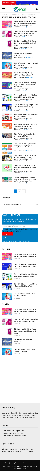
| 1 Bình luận (23, 90)
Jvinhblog (23, 449)
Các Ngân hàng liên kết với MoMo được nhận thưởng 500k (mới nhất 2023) (25, 43)
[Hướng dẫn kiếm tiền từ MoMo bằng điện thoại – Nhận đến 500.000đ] (7, 33)
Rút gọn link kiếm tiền (15, 451)
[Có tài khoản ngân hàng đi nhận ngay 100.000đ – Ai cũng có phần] (7, 179)
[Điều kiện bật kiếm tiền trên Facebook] (7, 55)
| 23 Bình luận (24, 120)
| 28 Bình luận (24, 172)
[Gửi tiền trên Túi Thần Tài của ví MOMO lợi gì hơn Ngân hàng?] (7, 75)
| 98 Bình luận (24, 27)
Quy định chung (17, 463)
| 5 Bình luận (23, 48)
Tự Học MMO (28, 451)
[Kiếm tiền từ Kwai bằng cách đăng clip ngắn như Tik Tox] (7, 135)
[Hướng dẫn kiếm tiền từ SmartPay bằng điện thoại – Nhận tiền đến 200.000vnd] (7, 85)
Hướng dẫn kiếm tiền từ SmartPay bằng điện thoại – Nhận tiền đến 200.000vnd (25, 85)
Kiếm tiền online (14, 14)
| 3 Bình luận (23, 68)
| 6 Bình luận (23, 161)
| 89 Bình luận (24, 100)
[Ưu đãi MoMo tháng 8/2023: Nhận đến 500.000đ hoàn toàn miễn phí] (7, 24)
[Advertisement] (20, 377)
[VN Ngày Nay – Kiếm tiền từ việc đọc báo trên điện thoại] (7, 117)
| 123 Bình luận (24, 36)
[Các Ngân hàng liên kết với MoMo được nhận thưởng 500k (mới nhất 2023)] (7, 43)
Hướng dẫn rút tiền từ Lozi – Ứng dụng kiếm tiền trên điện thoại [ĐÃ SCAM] (25, 167)
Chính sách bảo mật (29, 463)
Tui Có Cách (14, 449)
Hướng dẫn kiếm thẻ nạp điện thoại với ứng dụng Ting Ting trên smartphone (25, 146)
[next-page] (24, 191)
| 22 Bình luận (24, 183)
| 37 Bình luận (24, 129)
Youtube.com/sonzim (18, 436)
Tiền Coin (5, 449)
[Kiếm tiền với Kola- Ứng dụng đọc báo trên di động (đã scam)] (7, 158)
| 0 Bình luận (29, 57)
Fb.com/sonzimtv (17, 433)
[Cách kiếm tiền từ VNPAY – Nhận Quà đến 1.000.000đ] (7, 65)
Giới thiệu (8, 463)
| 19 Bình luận (24, 110)
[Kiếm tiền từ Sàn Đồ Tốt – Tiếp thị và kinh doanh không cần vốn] (7, 126)
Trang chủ (5, 14)
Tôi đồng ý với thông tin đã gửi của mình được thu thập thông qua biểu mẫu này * (19, 230)
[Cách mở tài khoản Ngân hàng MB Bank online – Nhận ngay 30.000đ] (7, 266)
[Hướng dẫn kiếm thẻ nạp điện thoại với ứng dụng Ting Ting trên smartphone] (7, 149)
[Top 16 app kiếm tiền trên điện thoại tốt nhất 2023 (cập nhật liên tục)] (7, 97)
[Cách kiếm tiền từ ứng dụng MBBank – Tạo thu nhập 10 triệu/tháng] (7, 107)
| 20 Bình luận (24, 139)
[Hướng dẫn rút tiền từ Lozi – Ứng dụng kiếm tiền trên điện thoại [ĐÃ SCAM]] (7, 168)
